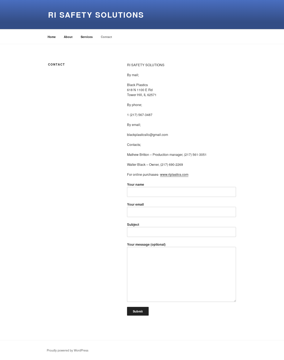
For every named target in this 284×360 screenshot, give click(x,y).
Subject (133, 224)
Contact (106, 37)
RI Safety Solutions (96, 14)
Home (52, 37)
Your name (135, 184)
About (68, 37)
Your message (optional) (146, 244)
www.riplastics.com (174, 174)
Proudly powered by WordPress (67, 350)
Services (87, 37)
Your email (135, 204)
